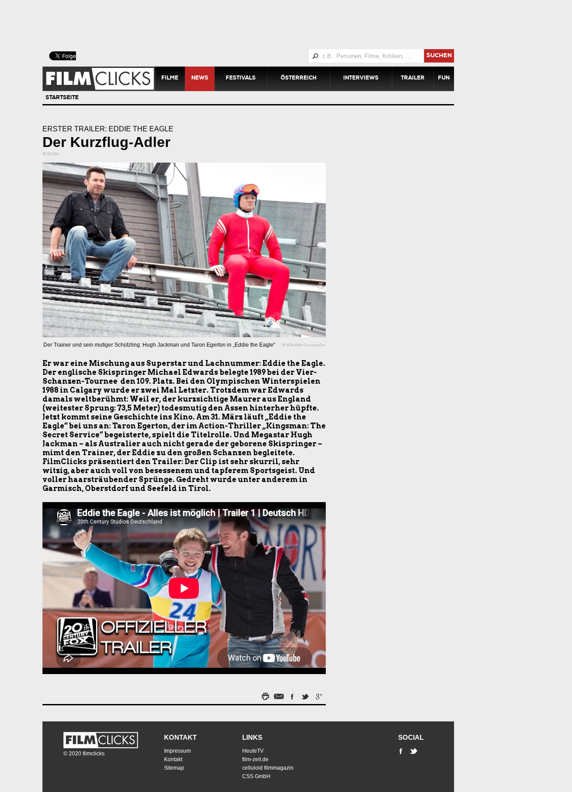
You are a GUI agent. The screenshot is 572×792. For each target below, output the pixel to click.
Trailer (413, 78)
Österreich (298, 78)
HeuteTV (253, 751)
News (199, 78)
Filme (169, 78)
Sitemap (174, 768)
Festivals (241, 78)
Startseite (62, 98)
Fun (444, 78)
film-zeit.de (255, 759)
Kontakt (180, 737)
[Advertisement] (259, 24)
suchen (439, 56)
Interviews (361, 78)
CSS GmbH (256, 776)
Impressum (177, 751)
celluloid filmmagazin (268, 768)
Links (252, 737)
